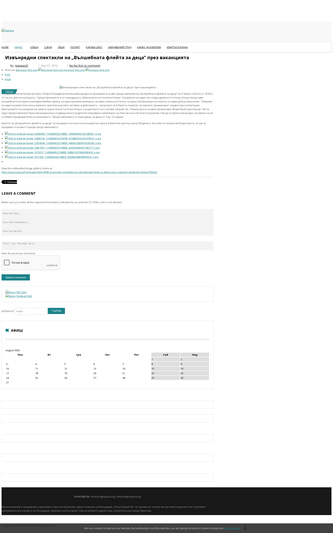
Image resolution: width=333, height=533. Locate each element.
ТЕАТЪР (9, 91)
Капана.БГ (22, 65)
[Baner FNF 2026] (16, 292)
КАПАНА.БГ (8, 311)
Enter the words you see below (18, 253)
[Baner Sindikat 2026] (19, 296)
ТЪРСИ (56, 310)
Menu (3, 56)
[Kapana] (8, 30)
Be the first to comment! (84, 65)
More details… (233, 528)
